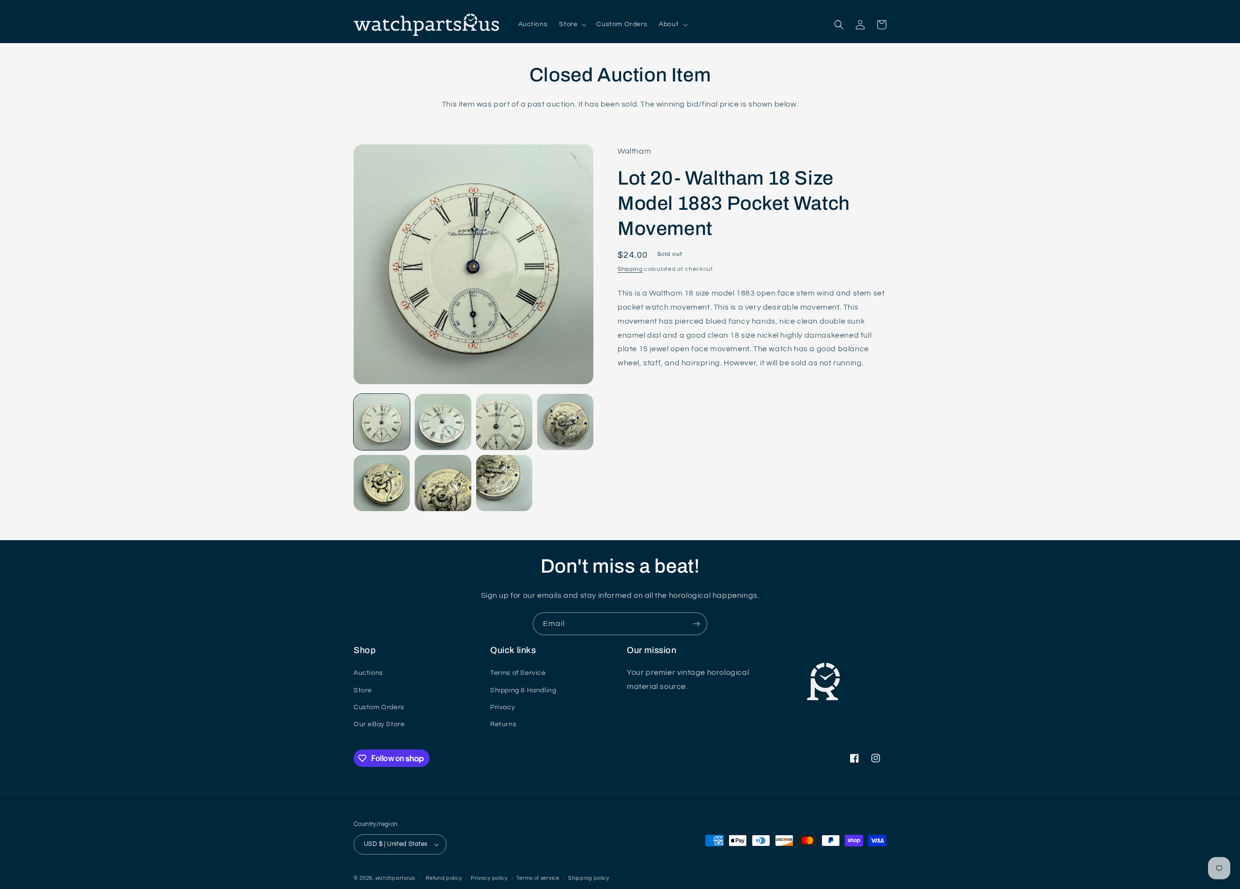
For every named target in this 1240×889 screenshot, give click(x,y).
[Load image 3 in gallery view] (504, 422)
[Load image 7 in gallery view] (504, 483)
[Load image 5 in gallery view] (382, 483)
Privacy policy (489, 878)
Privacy (502, 707)
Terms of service (537, 878)
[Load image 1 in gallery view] (382, 422)
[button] (571, 24)
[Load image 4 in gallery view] (565, 422)
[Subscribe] (696, 623)
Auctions (368, 673)
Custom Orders (379, 707)
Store (363, 690)
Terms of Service (518, 673)
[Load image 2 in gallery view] (443, 422)
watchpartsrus (395, 878)
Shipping (630, 269)
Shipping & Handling (523, 690)
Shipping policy (588, 878)
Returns (503, 724)
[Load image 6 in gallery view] (443, 483)
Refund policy (444, 878)
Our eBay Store (379, 724)
